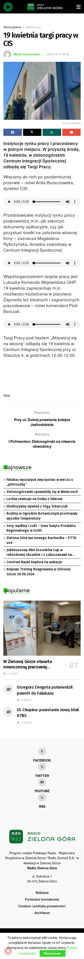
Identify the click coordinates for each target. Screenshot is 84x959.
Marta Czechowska (27, 54)
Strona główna (12, 27)
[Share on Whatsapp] (52, 132)
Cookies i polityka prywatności (42, 906)
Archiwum (42, 912)
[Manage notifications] (8, 951)
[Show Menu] (78, 6)
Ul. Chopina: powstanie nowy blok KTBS (48, 712)
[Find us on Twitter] (42, 767)
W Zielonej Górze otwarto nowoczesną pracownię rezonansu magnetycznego (28, 664)
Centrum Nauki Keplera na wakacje (34, 562)
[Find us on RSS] (42, 798)
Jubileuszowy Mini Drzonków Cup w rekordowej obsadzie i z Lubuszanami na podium (39, 552)
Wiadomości (33, 27)
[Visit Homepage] (45, 6)
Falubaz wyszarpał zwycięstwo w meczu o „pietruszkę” (39, 482)
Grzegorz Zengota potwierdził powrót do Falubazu (45, 690)
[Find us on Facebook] (42, 751)
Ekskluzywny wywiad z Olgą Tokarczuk (37, 506)
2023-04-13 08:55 (58, 54)
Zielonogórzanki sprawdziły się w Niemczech (42, 492)
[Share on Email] (71, 132)
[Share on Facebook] (12, 132)
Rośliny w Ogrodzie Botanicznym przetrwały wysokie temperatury (42, 516)
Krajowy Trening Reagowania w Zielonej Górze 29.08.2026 (38, 571)
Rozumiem (52, 953)
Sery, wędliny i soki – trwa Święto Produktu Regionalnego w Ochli (41, 528)
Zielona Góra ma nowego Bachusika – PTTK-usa (42, 540)
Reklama (42, 892)
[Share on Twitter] (32, 132)
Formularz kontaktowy (42, 899)
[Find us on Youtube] (42, 782)
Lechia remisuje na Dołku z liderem (34, 499)
